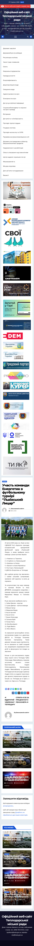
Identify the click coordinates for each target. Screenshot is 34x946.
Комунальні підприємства (11, 71)
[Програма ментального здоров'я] (17, 466)
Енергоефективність (10, 80)
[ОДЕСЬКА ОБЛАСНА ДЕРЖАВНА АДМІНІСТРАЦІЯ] (17, 396)
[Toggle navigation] (15, 36)
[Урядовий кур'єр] (17, 386)
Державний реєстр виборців (12, 53)
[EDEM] (17, 336)
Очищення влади (8, 89)
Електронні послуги (9, 98)
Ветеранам (6, 114)
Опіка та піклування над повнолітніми (15, 152)
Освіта (5, 66)
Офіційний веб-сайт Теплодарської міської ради (17, 16)
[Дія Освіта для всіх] (17, 208)
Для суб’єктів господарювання (13, 171)
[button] (28, 36)
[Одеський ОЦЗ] (17, 416)
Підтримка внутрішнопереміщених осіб (16, 137)
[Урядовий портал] (17, 365)
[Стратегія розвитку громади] (17, 190)
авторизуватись (8, 806)
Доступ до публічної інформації (13, 103)
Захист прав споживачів (11, 62)
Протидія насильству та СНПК (13, 132)
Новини (4, 481)
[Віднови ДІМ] (17, 257)
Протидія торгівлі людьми (11, 123)
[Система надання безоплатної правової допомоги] (17, 447)
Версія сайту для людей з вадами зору (17, 6)
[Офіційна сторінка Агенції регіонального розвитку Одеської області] (17, 222)
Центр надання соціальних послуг (14, 157)
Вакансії (6, 175)
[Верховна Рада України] (17, 355)
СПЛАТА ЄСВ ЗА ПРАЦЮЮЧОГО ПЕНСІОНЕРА (22, 700)
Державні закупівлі (9, 48)
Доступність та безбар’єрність (13, 118)
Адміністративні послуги (11, 94)
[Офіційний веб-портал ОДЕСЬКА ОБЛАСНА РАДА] (17, 406)
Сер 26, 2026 (10, 842)
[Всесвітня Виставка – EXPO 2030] (17, 289)
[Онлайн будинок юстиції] (17, 426)
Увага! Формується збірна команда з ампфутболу (14, 739)
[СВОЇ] (17, 238)
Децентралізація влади (10, 85)
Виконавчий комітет (17, 508)
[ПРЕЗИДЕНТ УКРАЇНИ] (17, 345)
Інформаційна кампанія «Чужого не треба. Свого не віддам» (17, 759)
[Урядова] (17, 325)
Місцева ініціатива (9, 166)
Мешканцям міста (9, 161)
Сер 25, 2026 (10, 899)
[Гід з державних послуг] (17, 308)
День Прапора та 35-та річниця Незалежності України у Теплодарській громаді (16, 897)
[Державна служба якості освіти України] (17, 435)
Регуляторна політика (10, 57)
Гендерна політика (9, 128)
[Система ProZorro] (17, 375)
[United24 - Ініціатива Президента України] (17, 273)
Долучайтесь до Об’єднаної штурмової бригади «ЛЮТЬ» (16, 779)
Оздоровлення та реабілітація (13, 148)
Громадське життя (9, 76)
